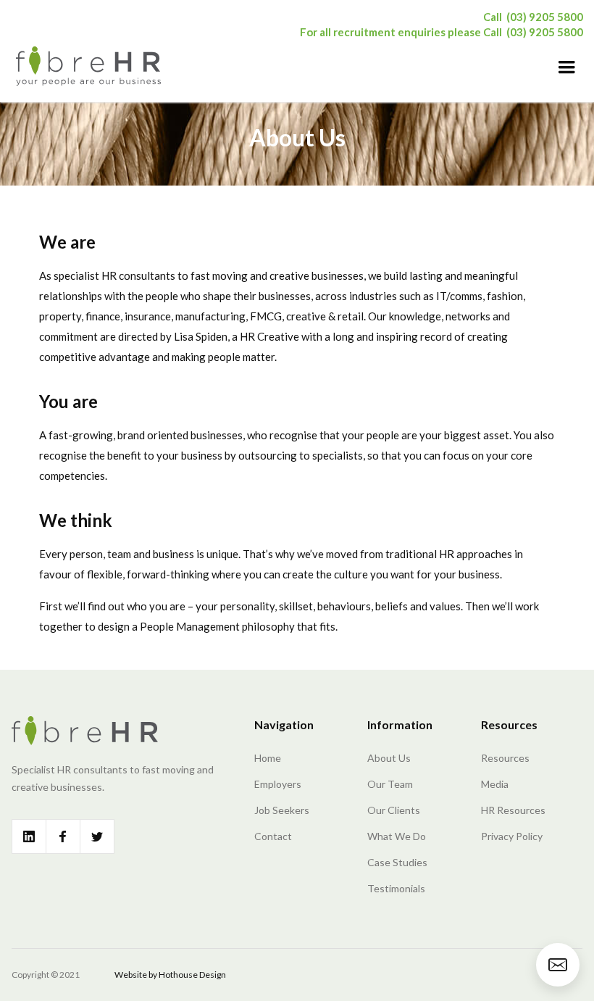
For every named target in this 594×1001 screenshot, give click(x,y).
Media (495, 784)
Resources (505, 758)
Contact (273, 836)
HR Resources (513, 810)
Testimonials (396, 888)
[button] (566, 67)
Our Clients (393, 810)
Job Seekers (281, 810)
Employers (277, 784)
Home (267, 758)
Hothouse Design (192, 974)
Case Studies (397, 862)
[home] (88, 65)
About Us (389, 758)
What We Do (396, 836)
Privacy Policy (512, 836)
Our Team (390, 784)
